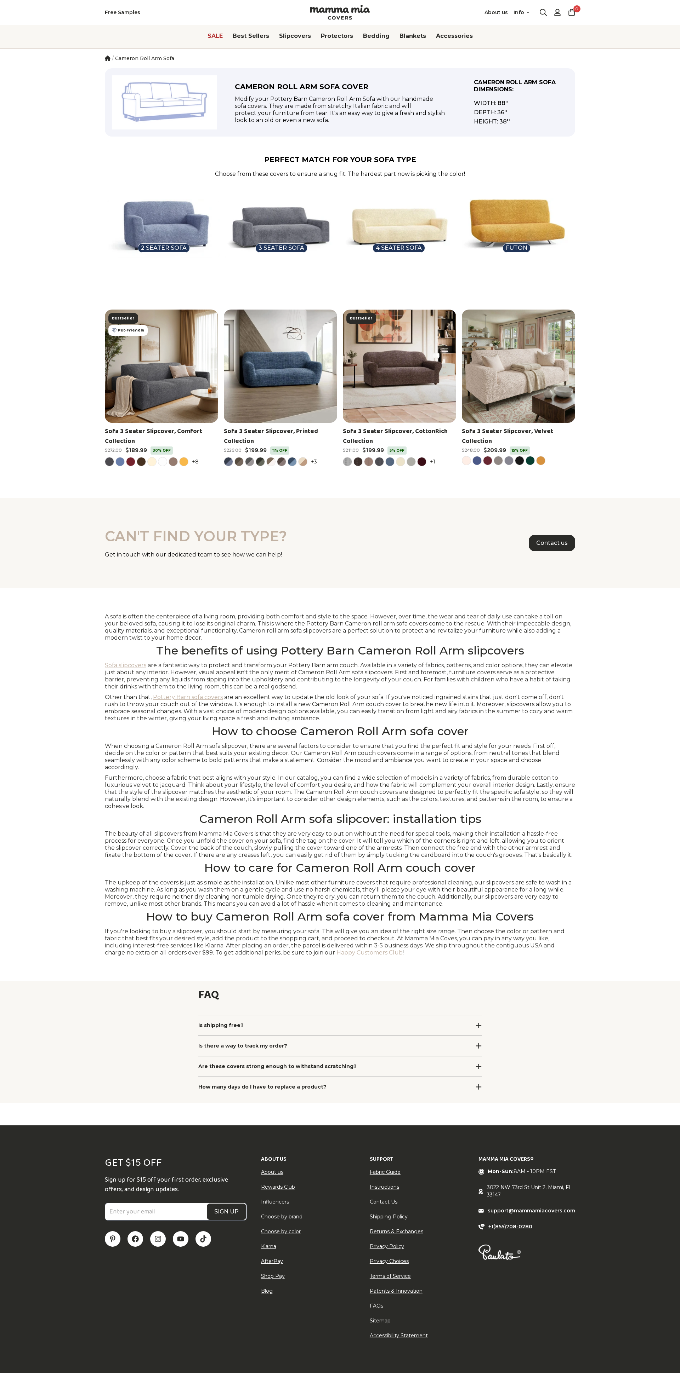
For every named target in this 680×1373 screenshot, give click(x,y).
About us (496, 12)
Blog (267, 1291)
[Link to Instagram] (158, 1239)
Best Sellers (251, 36)
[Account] (557, 12)
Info (519, 12)
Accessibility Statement (399, 1335)
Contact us (552, 543)
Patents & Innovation (396, 1291)
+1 (433, 461)
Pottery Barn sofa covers (188, 697)
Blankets (413, 36)
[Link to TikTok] (203, 1239)
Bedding (376, 36)
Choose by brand (281, 1216)
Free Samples (122, 12)
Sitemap (380, 1320)
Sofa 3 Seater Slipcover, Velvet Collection (507, 436)
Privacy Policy (387, 1246)
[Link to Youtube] (180, 1239)
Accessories (454, 36)
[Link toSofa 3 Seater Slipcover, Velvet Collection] (518, 366)
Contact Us (383, 1202)
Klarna (268, 1246)
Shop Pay (273, 1276)
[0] (571, 12)
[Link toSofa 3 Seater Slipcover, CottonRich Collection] (399, 366)
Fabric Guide (385, 1172)
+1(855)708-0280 (510, 1226)
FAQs (376, 1306)
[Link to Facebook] (135, 1239)
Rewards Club (278, 1187)
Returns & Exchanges (396, 1231)
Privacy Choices (389, 1261)
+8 (196, 461)
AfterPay (272, 1261)
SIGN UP (226, 1211)
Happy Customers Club (369, 952)
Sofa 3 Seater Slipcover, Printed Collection (271, 436)
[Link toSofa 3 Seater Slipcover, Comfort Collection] (161, 366)
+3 (315, 461)
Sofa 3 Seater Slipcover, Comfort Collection (153, 436)
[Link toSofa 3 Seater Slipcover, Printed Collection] (280, 366)
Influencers (275, 1202)
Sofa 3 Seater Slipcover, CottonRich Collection (395, 436)
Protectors (337, 36)
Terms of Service (390, 1276)
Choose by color (281, 1231)
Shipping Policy (389, 1216)
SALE (215, 36)
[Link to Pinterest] (112, 1239)
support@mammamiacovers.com (531, 1210)
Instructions (384, 1187)
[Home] (107, 58)
